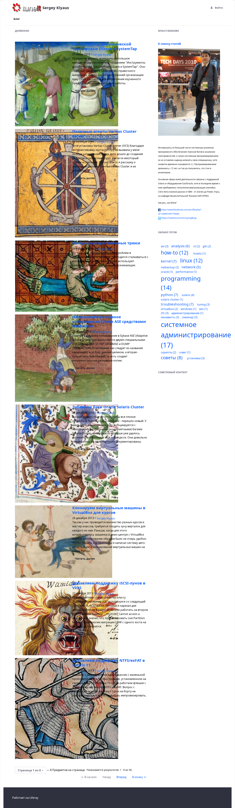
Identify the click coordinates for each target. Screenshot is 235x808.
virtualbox (169, 309)
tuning (203, 304)
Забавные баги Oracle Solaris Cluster (108, 406)
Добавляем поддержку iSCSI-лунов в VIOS (108, 585)
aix (164, 246)
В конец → (139, 777)
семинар (189, 317)
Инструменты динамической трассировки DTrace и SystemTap (104, 46)
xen (203, 309)
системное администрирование (196, 335)
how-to (174, 252)
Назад (107, 777)
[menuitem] (16, 19)
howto (199, 253)
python (169, 294)
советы (172, 358)
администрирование (187, 313)
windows (188, 309)
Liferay (33, 798)
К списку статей (169, 44)
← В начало (89, 777)
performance (186, 272)
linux (191, 260)
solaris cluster (172, 299)
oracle (167, 272)
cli (196, 246)
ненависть (170, 317)
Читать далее (85, 91)
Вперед (121, 777)
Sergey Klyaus (102, 54)
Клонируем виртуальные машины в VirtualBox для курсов (108, 510)
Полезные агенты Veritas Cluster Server (104, 133)
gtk (207, 246)
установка (196, 358)
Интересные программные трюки (106, 242)
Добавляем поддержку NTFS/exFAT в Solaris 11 (108, 662)
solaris (188, 295)
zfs (165, 313)
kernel (169, 261)
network (191, 267)
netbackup (170, 267)
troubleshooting (177, 304)
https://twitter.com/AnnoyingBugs (179, 217)
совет (184, 352)
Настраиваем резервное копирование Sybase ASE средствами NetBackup (109, 321)
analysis (180, 246)
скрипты (168, 352)
